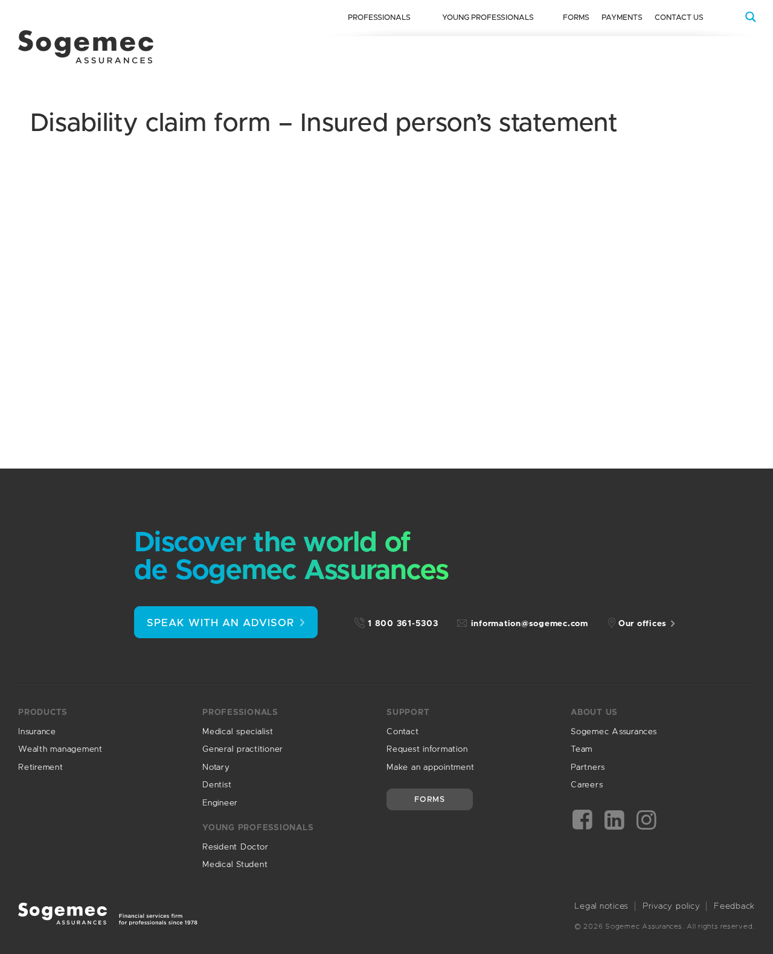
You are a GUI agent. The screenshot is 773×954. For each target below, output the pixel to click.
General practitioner (242, 749)
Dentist (216, 785)
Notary (216, 767)
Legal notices (601, 906)
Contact (402, 732)
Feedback (734, 906)
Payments (622, 18)
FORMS (429, 800)
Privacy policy (672, 906)
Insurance (37, 732)
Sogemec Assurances (614, 732)
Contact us (679, 18)
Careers (587, 785)
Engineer (220, 803)
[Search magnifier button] (751, 17)
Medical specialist (238, 732)
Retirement (40, 767)
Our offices (642, 623)
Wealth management (60, 749)
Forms (576, 18)
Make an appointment (430, 767)
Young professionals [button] (488, 18)
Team (581, 749)
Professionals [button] (379, 18)
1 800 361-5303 (403, 623)
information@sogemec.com (529, 623)
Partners (588, 767)
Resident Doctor (235, 847)
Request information (426, 749)
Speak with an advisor (220, 623)
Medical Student (235, 864)
